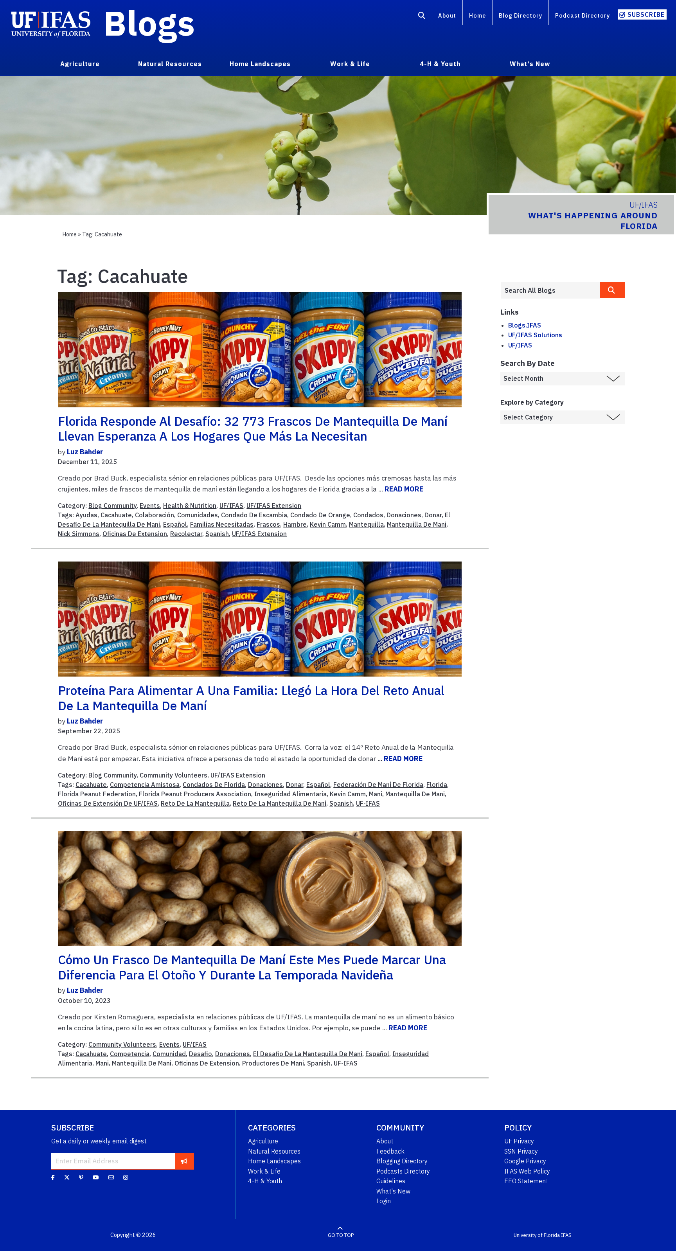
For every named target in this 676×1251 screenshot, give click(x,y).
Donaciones (404, 515)
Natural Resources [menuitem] (170, 64)
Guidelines (390, 1181)
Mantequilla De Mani (416, 524)
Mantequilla (366, 524)
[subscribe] (184, 1161)
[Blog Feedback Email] (111, 1177)
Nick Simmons (78, 534)
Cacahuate (116, 515)
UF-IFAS (368, 803)
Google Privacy (525, 1161)
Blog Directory (520, 15)
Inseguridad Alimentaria (290, 794)
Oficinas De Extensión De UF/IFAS (108, 803)
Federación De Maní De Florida (378, 784)
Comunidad (169, 1054)
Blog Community (112, 505)
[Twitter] (67, 1177)
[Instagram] (125, 1177)
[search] (612, 290)
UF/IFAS (231, 505)
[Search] (422, 17)
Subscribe (646, 14)
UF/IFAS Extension (273, 505)
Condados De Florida (214, 784)
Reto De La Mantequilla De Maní (279, 803)
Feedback (390, 1151)
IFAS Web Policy (527, 1171)
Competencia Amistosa (145, 784)
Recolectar (186, 534)
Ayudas (86, 515)
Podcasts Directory (403, 1171)
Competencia (129, 1054)
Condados (368, 515)
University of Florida (537, 1235)
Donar (433, 515)
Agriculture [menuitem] (80, 64)
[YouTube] (96, 1177)
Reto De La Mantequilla (195, 803)
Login (383, 1201)
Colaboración (154, 515)
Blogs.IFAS (524, 325)
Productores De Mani (273, 1063)
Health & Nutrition (189, 505)
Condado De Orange (320, 515)
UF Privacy (519, 1141)
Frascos (268, 524)
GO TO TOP (341, 1235)
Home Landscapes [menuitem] (260, 64)
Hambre (295, 524)
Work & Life (264, 1171)
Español (175, 524)
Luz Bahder (85, 451)
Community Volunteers (173, 775)
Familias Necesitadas (222, 524)
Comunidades (197, 515)
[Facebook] (53, 1177)
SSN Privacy (521, 1151)
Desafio (200, 1054)
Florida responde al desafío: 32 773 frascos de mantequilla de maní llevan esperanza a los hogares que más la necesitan (253, 428)
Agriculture (263, 1141)
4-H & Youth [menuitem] (440, 64)
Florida (436, 784)
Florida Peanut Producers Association (195, 794)
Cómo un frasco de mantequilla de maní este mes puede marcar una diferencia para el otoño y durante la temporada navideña (252, 967)
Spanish (217, 534)
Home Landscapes (274, 1161)
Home (477, 15)
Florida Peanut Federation (97, 794)
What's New (393, 1191)
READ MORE (404, 488)
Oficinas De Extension (134, 534)
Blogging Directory (402, 1161)
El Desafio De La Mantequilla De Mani (307, 1054)
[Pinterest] (81, 1177)
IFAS (566, 1235)
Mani (375, 794)
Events (150, 505)
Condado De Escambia (254, 515)
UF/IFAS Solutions (535, 335)
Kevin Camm (328, 524)
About (447, 15)
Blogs (149, 22)
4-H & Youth (265, 1181)
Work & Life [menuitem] (350, 64)
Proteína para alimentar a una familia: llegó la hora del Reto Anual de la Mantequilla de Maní (251, 697)
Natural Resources (274, 1151)
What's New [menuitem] (530, 64)
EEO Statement (526, 1181)
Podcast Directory (582, 15)
